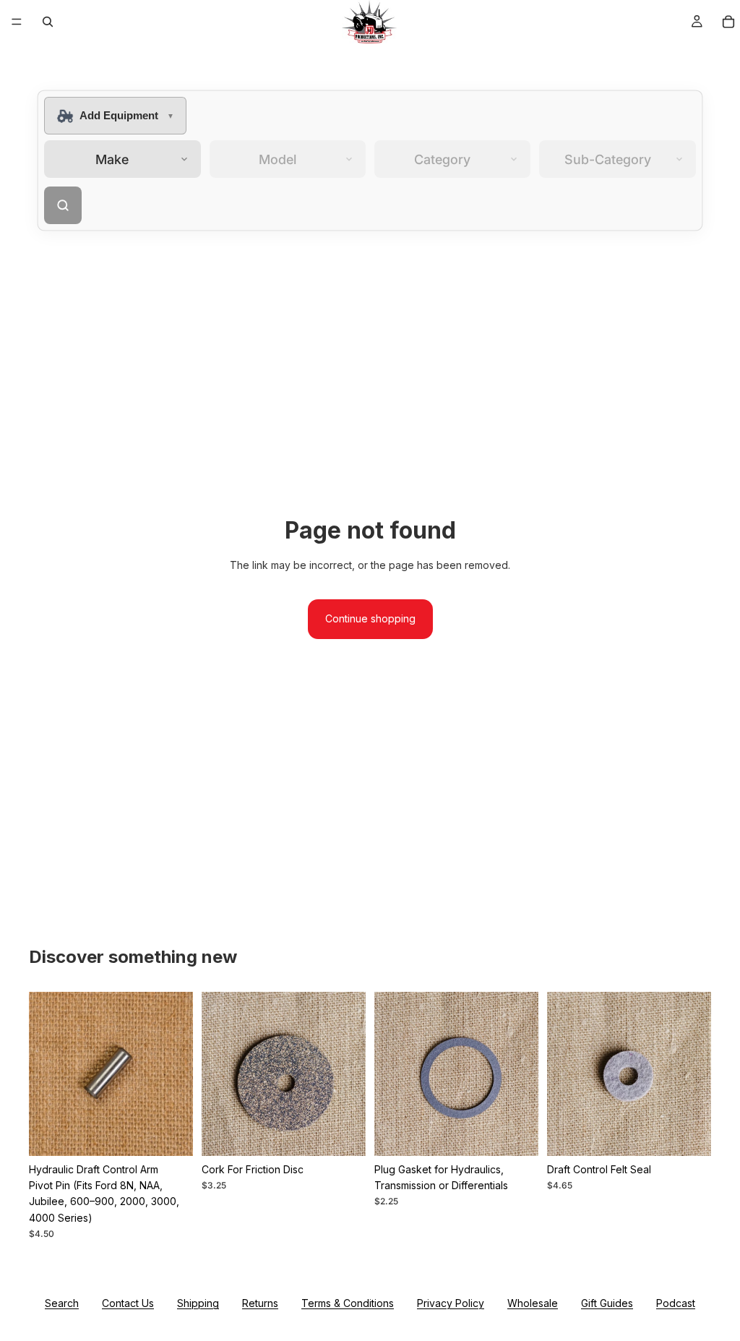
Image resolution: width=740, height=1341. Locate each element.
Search (62, 1303)
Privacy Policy (450, 1303)
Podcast (675, 1303)
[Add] (171, 1134)
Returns (260, 1303)
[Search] (48, 22)
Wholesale (532, 1303)
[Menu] (16, 21)
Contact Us (128, 1303)
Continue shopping (370, 618)
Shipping (198, 1303)
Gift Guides (607, 1303)
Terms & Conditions (347, 1303)
